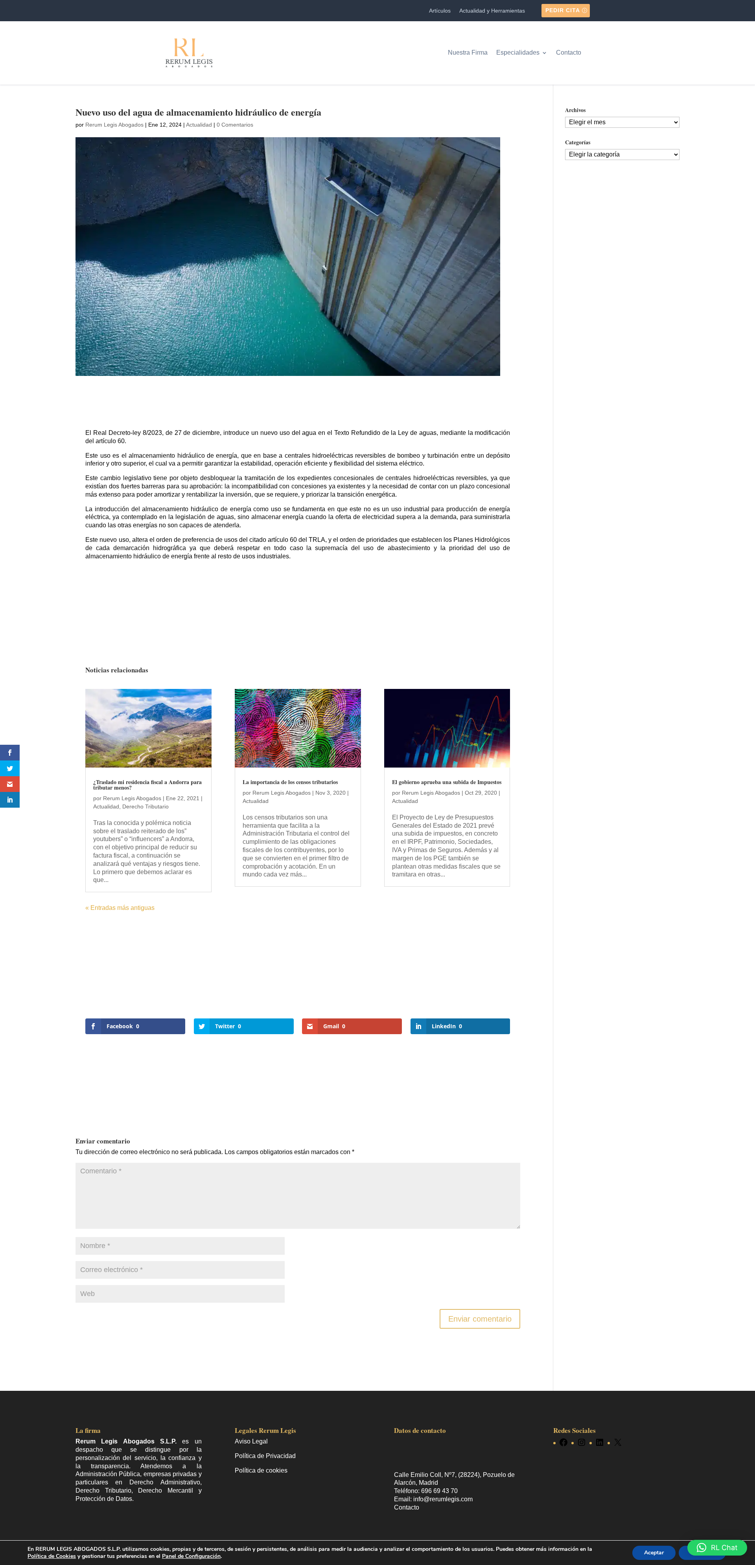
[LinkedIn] (599, 1442)
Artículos (440, 11)
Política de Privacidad (265, 1456)
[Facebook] (563, 1442)
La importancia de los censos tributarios (290, 782)
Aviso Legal (251, 1441)
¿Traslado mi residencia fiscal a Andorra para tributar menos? (147, 785)
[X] (617, 1442)
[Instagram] (581, 1442)
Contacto (568, 52)
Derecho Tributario (145, 806)
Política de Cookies (52, 1556)
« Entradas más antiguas (120, 907)
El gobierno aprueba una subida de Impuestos (446, 782)
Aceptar (654, 1552)
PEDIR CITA (562, 10)
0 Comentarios (235, 125)
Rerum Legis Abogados (114, 125)
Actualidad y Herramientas (492, 11)
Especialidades (518, 52)
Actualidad (199, 125)
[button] (717, 1548)
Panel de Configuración (191, 1556)
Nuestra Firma (468, 52)
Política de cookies (261, 1470)
